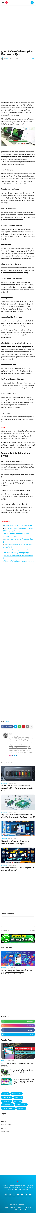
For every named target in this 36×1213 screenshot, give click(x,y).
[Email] (27, 726)
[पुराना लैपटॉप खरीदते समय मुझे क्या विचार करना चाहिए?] (6, 1072)
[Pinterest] (23, 726)
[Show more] (31, 726)
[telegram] (26, 1195)
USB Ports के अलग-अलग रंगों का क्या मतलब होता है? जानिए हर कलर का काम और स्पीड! (17, 788)
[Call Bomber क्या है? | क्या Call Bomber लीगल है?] (18, 1051)
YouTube (21, 1108)
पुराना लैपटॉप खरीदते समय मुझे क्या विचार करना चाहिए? (23, 1071)
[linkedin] (16, 756)
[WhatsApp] (19, 726)
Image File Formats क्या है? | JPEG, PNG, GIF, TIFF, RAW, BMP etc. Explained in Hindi (24, 1081)
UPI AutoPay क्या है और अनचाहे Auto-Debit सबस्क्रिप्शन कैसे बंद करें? (16, 971)
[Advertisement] (18, 26)
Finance (18, 1097)
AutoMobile (16, 1093)
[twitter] (14, 756)
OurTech (23, 1204)
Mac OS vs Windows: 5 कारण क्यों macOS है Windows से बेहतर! (15, 842)
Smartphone (7, 1104)
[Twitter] (15, 726)
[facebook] (12, 756)
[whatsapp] (6, 1195)
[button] (3, 2)
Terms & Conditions (6, 1124)
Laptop (8, 48)
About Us (3, 1121)
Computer (7, 1097)
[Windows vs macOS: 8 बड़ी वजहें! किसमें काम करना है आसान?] (18, 855)
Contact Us (20, 1207)
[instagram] (9, 756)
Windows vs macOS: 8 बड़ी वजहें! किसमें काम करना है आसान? (17, 869)
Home (2, 48)
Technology (21, 1104)
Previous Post (5, 930)
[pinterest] (30, 1195)
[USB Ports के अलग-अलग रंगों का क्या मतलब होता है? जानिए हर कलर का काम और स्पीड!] (18, 773)
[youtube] (22, 1195)
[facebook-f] (14, 1195)
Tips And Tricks (8, 1108)
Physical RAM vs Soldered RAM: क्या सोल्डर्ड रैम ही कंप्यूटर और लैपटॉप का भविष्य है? (18, 816)
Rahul (11, 734)
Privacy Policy (5, 1131)
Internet (6, 1101)
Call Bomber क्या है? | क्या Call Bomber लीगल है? (17, 1064)
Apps (5, 1093)
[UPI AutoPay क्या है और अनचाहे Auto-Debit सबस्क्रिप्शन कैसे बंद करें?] (18, 958)
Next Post (31, 930)
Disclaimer (4, 1128)
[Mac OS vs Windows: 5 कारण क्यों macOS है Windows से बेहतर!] (18, 828)
